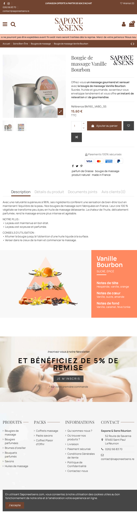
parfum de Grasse (82, 171)
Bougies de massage (12, 432)
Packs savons (44, 435)
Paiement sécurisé (79, 449)
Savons (9, 461)
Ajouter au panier (107, 126)
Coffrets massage (47, 431)
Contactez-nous (77, 471)
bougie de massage (107, 171)
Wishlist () (128, 3)
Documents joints (82, 192)
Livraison (73, 444)
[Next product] (133, 43)
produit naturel (81, 175)
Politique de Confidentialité (76, 464)
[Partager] (73, 166)
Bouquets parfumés (11, 454)
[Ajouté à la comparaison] (76, 137)
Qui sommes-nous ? (79, 431)
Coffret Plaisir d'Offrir (44, 442)
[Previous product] (132, 43)
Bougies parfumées (11, 441)
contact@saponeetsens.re (16, 10)
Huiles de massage (16, 466)
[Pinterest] (81, 166)
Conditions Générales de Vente (81, 455)
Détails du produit (49, 192)
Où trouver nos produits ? (76, 437)
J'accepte (15, 505)
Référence (77, 106)
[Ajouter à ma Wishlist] (128, 126)
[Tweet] (77, 166)
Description (21, 192)
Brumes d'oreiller (15, 448)
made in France (101, 175)
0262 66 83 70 (9, 7)
